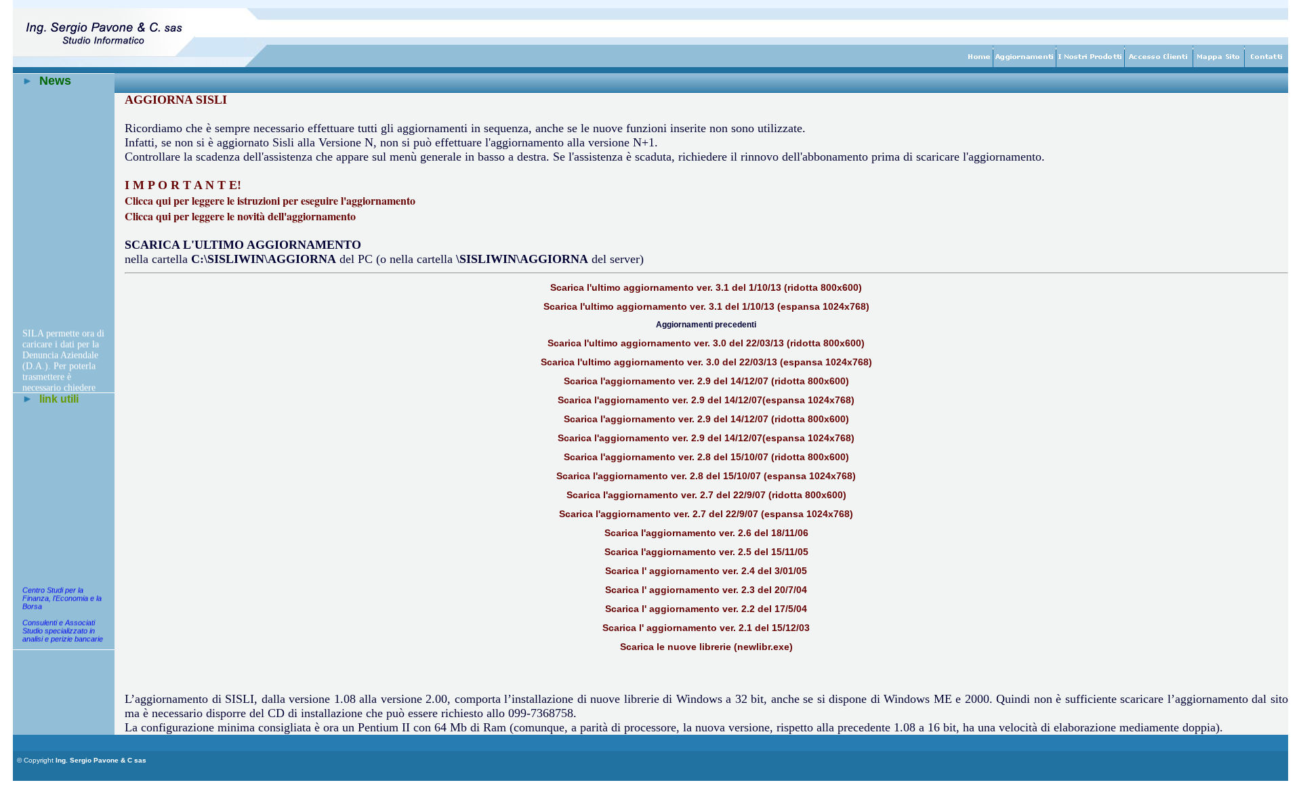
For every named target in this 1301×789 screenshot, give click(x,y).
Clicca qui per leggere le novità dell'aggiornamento (240, 216)
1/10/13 (758, 306)
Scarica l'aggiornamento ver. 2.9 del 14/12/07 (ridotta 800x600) (706, 381)
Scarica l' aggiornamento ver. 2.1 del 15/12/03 (706, 627)
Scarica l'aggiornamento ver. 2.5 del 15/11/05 (706, 551)
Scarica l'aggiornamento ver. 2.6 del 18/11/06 (706, 532)
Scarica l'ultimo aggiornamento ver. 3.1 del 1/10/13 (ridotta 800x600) (706, 287)
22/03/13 (758, 362)
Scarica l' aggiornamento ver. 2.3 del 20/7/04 (706, 589)
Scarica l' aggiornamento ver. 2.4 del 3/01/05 (706, 570)
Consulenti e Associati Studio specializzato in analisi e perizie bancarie (62, 628)
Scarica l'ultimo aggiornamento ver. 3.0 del (640, 362)
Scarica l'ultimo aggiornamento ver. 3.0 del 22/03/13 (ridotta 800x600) (706, 343)
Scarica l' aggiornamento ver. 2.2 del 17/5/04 (706, 608)
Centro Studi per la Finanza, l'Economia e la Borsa (62, 596)
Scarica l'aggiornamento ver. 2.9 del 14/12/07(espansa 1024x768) (706, 399)
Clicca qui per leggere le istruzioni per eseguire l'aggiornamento (270, 200)
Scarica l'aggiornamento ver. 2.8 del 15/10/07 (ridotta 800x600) (706, 456)
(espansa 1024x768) (822, 306)
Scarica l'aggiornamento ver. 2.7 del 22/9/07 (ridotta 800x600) (706, 494)
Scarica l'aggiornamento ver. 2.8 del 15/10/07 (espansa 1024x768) (706, 475)
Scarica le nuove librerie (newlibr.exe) (706, 646)
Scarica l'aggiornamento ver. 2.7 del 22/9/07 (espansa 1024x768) (706, 513)
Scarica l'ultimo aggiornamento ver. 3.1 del (642, 306)
